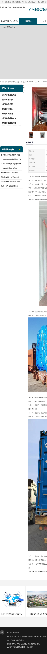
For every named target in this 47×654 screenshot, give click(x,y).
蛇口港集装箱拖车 (9, 123)
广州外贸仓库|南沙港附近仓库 (11, 164)
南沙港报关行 (7, 100)
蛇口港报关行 (7, 109)
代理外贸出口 (7, 114)
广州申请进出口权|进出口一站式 (11, 168)
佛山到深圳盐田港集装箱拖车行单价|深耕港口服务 (18, 614)
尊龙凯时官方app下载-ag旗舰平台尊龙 (13, 7)
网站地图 (30, 647)
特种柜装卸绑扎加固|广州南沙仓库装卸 (11, 155)
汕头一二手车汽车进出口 (9, 186)
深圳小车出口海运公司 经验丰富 (11, 181)
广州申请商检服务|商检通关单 (11, 159)
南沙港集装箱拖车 (9, 95)
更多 (20, 149)
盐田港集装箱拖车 (9, 118)
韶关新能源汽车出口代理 (9, 173)
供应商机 (27, 21)
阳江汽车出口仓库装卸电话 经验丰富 (11, 177)
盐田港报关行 (7, 104)
